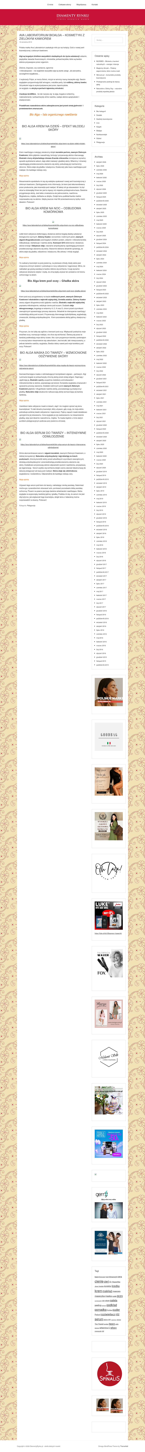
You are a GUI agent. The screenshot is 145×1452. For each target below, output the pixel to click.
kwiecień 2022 (101, 363)
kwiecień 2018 (101, 549)
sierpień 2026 (101, 162)
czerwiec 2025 (101, 216)
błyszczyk (113, 1276)
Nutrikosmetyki (101, 134)
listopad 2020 (101, 429)
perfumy (104, 1305)
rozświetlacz (108, 1314)
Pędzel (97, 1314)
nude (114, 1296)
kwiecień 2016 (101, 642)
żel (103, 1331)
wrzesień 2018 (101, 529)
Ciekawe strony (65, 4)
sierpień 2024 (101, 255)
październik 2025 (102, 201)
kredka (116, 1286)
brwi (107, 1277)
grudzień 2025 (101, 193)
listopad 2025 (101, 197)
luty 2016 (99, 649)
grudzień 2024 (101, 239)
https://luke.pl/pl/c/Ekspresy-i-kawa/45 (108, 933)
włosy (113, 1327)
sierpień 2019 (101, 487)
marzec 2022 (101, 367)
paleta (113, 1300)
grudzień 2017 (101, 564)
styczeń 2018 (101, 560)
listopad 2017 (101, 568)
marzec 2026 (101, 181)
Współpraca (81, 4)
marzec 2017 (101, 599)
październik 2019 (102, 479)
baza (97, 1276)
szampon (113, 1320)
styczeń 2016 (101, 653)
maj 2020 (99, 452)
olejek (107, 1300)
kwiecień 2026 (101, 177)
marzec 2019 (101, 506)
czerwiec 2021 (101, 402)
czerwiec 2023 (101, 309)
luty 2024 (99, 278)
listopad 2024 (101, 243)
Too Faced (99, 1324)
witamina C (105, 1327)
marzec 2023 (101, 320)
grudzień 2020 (101, 425)
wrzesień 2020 (101, 436)
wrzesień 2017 (101, 576)
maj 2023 (99, 313)
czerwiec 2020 (101, 448)
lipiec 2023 (100, 305)
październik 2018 (102, 525)
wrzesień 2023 (101, 297)
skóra (106, 1319)
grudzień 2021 (101, 378)
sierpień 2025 (101, 208)
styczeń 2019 (101, 514)
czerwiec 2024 (101, 262)
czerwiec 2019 (101, 495)
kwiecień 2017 (101, 595)
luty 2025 (99, 231)
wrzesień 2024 (101, 251)
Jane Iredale (99, 1286)
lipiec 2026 (100, 166)
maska (108, 1296)
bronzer (102, 1276)
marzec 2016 (101, 645)
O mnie (50, 4)
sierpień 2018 (101, 533)
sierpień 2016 (101, 626)
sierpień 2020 (101, 440)
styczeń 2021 (101, 421)
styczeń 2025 (101, 235)
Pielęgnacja (31, 505)
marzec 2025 (101, 228)
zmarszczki (98, 1331)
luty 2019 (99, 510)
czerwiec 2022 (101, 355)
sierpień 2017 (101, 580)
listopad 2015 (101, 661)
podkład (112, 1305)
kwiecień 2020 (101, 456)
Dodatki (99, 115)
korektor (107, 1286)
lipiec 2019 (100, 491)
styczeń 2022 (101, 375)
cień (106, 1281)
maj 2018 (99, 545)
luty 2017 (99, 603)
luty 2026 (99, 185)
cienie (99, 1281)
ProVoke (109, 1310)
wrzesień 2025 (101, 204)
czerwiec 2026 (101, 170)
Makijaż (99, 130)
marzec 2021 (101, 413)
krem (98, 1290)
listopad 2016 (101, 614)
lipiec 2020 (100, 444)
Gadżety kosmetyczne (104, 119)
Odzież (98, 138)
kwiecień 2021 (101, 409)
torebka (106, 1324)
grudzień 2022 (101, 332)
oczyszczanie (98, 1301)
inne (97, 123)
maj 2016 (99, 638)
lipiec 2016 (100, 630)
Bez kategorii (101, 111)
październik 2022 (102, 340)
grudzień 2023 (101, 286)
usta (116, 1324)
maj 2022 (99, 359)
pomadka (100, 1309)
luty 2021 (99, 417)
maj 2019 (99, 498)
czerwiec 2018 (101, 541)
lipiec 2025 (100, 212)
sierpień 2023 (101, 301)
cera (119, 1276)
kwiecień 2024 (101, 270)
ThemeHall (124, 1446)
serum (99, 1319)
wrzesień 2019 (101, 483)
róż (117, 1314)
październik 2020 (102, 433)
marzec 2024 (101, 274)
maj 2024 (99, 266)
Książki (98, 127)
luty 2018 (99, 556)
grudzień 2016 (101, 611)
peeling (98, 1305)
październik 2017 (102, 572)
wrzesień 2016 (101, 622)
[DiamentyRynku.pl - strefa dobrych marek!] (72, 19)
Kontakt (95, 4)
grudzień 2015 (101, 657)
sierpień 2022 (101, 348)
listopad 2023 (101, 290)
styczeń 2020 (101, 467)
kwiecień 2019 (101, 502)
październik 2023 (102, 293)
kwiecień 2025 (101, 224)
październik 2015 (102, 665)
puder (116, 1309)
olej (103, 1300)
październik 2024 (102, 247)
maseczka (100, 1296)
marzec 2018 (101, 553)
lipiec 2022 (100, 351)
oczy (120, 1296)
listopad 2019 (101, 475)
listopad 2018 (101, 522)
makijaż (107, 1291)
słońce (119, 1320)
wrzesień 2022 (101, 344)
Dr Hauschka (114, 1281)
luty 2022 (99, 371)
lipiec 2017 (100, 583)
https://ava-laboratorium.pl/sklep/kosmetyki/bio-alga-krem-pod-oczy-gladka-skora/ (53, 291)
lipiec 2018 (100, 537)
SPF (109, 1320)
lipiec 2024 (100, 259)
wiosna (97, 1328)
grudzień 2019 (101, 471)
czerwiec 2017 (101, 587)
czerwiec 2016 (101, 634)
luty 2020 (99, 464)
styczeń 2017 (101, 607)
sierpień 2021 (101, 394)
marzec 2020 (101, 460)
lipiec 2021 (100, 398)
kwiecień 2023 (101, 317)
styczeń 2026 (101, 189)
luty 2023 (99, 324)
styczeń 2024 (101, 282)
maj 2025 (99, 220)
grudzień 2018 (101, 518)
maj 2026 (99, 173)
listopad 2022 (101, 336)
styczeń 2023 (101, 328)
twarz (112, 1323)
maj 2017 (99, 591)
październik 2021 (102, 386)
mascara (116, 1291)
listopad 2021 (101, 382)
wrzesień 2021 (101, 390)
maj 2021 (99, 406)
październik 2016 (102, 618)
